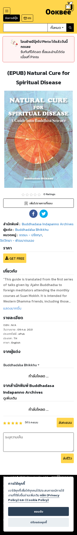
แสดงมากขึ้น (12, 308)
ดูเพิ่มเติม (10, 398)
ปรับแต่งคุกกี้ (38, 522)
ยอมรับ (38, 512)
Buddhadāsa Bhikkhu (20, 365)
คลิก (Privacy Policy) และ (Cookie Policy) (33, 497)
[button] (33, 213)
